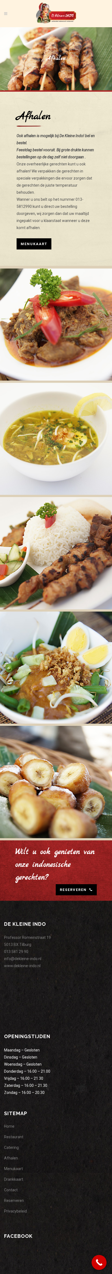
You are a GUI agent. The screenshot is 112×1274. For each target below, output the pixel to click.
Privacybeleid (15, 1211)
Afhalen (11, 1158)
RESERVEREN (73, 890)
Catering (11, 1147)
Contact (11, 1190)
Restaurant (13, 1137)
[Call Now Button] (99, 1262)
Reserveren (14, 1200)
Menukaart (34, 244)
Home (9, 1126)
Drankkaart (13, 1179)
